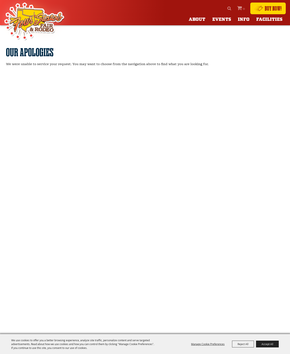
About (197, 19)
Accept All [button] (267, 344)
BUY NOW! (273, 8)
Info (243, 19)
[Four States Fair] (35, 22)
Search (229, 8)
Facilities (269, 19)
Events (221, 19)
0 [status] (244, 9)
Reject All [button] (243, 344)
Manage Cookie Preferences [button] (208, 344)
